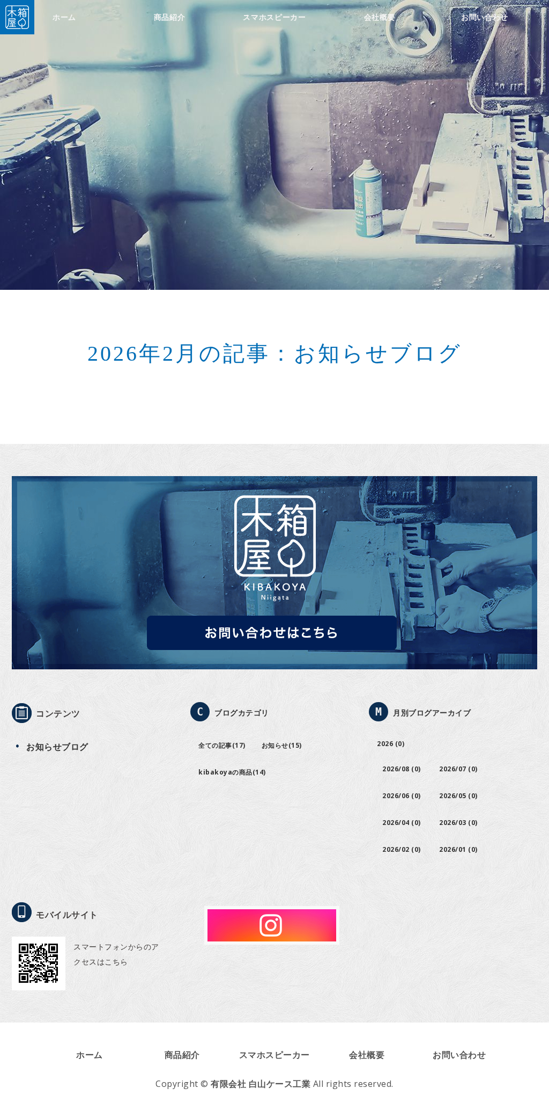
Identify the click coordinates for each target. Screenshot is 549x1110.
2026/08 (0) (401, 768)
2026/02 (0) (401, 849)
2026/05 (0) (458, 795)
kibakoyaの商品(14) (232, 772)
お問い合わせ (484, 17)
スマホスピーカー (274, 17)
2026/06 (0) (401, 795)
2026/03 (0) (458, 822)
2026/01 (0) (458, 849)
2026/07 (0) (458, 768)
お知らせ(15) (282, 745)
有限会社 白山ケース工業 (260, 1084)
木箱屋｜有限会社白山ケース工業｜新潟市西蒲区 (17, 17)
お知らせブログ (57, 747)
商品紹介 (170, 17)
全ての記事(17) (222, 745)
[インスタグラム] (271, 936)
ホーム (64, 17)
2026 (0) (390, 743)
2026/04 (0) (401, 822)
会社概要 (380, 17)
